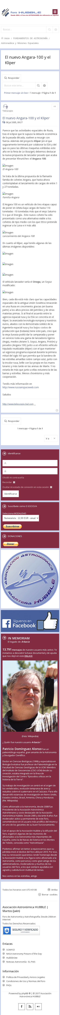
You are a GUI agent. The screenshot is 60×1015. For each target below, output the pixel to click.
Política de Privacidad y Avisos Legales (25, 977)
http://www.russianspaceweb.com (20, 387)
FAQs (9, 985)
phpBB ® (26, 993)
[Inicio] (30, 12)
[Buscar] (49, 29)
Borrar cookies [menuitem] (50, 894)
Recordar (7, 482)
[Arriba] (57, 410)
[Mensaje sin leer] (4, 122)
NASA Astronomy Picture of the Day (24, 953)
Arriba (54, 890)
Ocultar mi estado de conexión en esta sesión (25, 487)
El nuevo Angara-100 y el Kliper (26, 118)
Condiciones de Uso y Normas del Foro (25, 981)
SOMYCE (10, 949)
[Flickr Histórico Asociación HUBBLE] (38, 1006)
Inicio (7, 38)
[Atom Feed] (30, 1006)
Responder (13, 78)
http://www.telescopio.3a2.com (18, 403)
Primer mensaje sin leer (16, 92)
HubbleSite (12, 957)
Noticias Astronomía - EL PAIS (20, 961)
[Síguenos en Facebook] (21, 1006)
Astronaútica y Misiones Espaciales (20, 43)
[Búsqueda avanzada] (56, 29)
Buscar (38, 85)
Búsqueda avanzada (44, 85)
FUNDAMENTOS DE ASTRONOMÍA (30, 38)
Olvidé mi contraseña (13, 477)
